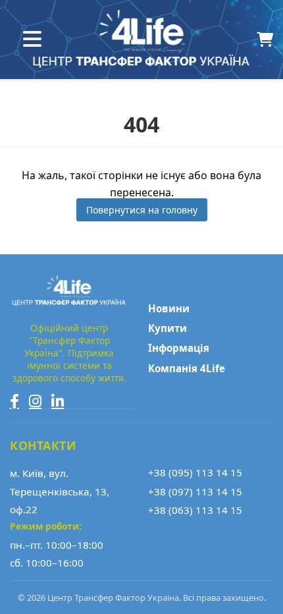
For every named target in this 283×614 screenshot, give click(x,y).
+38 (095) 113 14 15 (195, 472)
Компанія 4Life (186, 368)
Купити (167, 328)
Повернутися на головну (141, 210)
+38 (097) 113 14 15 (195, 491)
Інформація (178, 347)
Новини (169, 308)
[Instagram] (35, 401)
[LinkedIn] (57, 401)
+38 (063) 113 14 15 (195, 509)
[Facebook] (14, 401)
